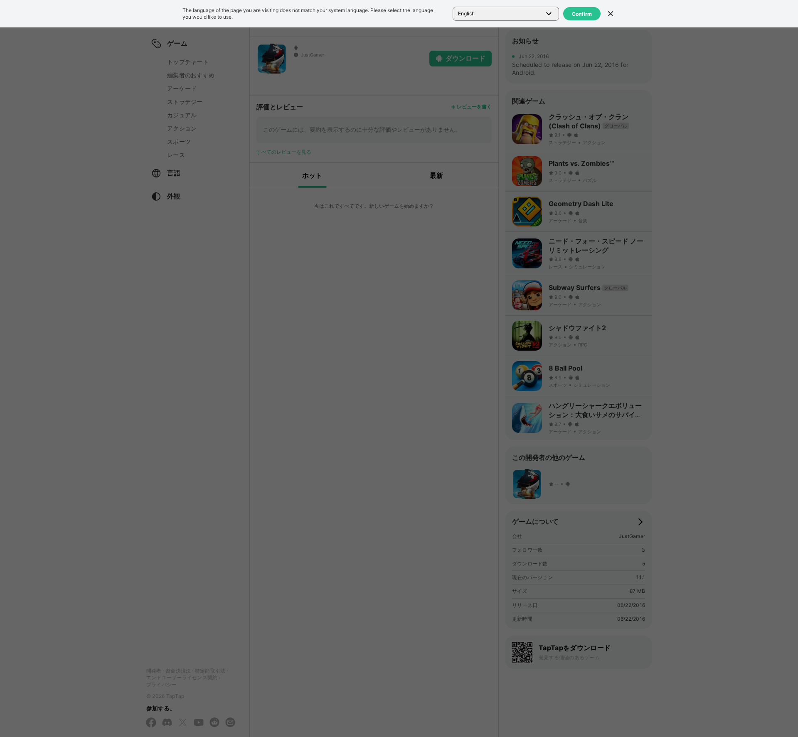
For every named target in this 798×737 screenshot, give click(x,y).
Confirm (582, 14)
